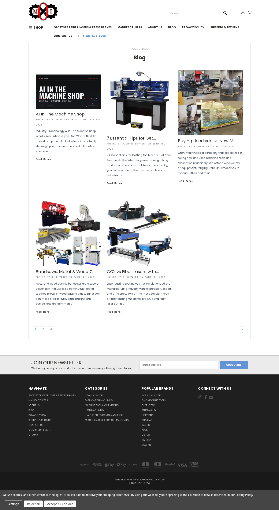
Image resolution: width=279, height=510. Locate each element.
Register (47, 430)
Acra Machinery (152, 395)
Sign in (32, 430)
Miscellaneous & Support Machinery (107, 420)
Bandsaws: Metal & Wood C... (65, 272)
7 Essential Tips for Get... (131, 138)
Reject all (33, 504)
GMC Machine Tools (154, 400)
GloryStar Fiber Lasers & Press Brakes (83, 27)
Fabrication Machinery (99, 400)
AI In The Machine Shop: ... (62, 114)
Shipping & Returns (224, 27)
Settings (13, 504)
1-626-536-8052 (94, 36)
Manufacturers (130, 27)
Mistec (146, 434)
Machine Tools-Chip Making (102, 405)
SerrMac (147, 420)
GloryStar (148, 405)
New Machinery (94, 395)
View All (146, 444)
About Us (155, 27)
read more (43, 159)
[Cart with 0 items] (249, 12)
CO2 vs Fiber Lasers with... (133, 272)
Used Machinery (94, 410)
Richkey (146, 439)
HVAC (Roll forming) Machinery (104, 415)
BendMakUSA (149, 410)
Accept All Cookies (60, 504)
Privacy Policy (193, 27)
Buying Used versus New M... (207, 141)
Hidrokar (147, 415)
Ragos (146, 425)
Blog (172, 27)
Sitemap (33, 434)
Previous (269, 498)
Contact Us (63, 36)
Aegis (145, 430)
